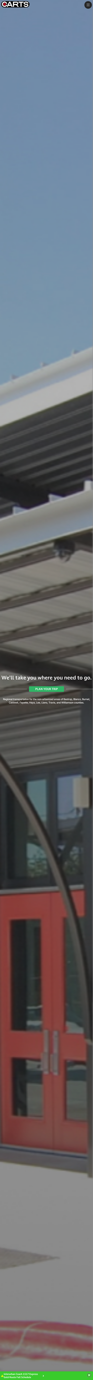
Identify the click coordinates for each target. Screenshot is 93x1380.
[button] (89, 1375)
